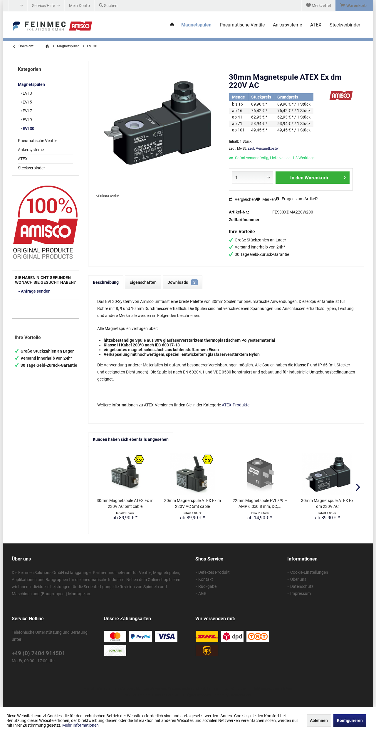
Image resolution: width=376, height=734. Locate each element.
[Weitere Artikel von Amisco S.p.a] (341, 95)
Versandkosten (180, 689)
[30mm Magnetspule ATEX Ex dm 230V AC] (327, 474)
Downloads (181, 282)
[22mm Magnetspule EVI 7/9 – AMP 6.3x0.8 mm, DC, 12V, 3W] (260, 474)
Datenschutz (301, 586)
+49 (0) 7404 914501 (38, 653)
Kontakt (205, 579)
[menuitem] (354, 5)
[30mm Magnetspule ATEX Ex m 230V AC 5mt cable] (125, 474)
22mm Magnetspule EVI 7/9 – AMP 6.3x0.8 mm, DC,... (260, 503)
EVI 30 (28, 128)
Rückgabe (207, 586)
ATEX (23, 158)
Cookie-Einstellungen (309, 572)
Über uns (298, 579)
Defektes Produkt (214, 572)
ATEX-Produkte (235, 405)
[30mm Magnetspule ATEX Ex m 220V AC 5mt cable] (192, 474)
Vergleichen (245, 199)
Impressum (300, 593)
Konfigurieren (350, 720)
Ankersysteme (31, 149)
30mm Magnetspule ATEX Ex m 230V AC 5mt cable (125, 503)
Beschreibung (106, 282)
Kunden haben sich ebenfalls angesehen (131, 439)
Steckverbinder (31, 168)
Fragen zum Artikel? (299, 198)
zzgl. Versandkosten (264, 148)
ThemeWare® (240, 695)
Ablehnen (319, 720)
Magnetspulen (31, 84)
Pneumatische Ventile (37, 140)
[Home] (172, 25)
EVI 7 (27, 111)
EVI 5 (27, 102)
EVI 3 (27, 93)
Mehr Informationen (80, 725)
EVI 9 (27, 119)
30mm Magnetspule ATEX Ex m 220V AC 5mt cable (192, 503)
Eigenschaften (143, 282)
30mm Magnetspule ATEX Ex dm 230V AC (327, 503)
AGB (202, 593)
